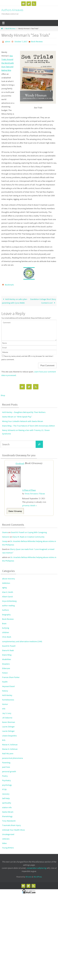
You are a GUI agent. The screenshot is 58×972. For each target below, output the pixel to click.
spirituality (6, 801)
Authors (5, 608)
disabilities (6, 657)
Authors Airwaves (12, 10)
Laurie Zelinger (8, 724)
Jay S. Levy (6, 711)
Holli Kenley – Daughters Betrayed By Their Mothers (23, 411)
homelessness (8, 697)
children (5, 630)
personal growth (9, 769)
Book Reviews (10, 29)
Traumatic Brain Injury (11, 823)
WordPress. (38, 875)
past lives (6, 765)
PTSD (4, 787)
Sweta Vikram (7, 810)
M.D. (4, 738)
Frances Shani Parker (11, 675)
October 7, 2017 (20, 41)
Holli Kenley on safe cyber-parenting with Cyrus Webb (14, 300)
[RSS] (34, 3)
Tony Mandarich (9, 819)
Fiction (5, 671)
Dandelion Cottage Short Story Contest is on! (43, 300)
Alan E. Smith (7, 590)
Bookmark (9, 284)
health (5, 680)
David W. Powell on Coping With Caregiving (29, 530)
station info (7, 805)
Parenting (6, 760)
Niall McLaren (7, 751)
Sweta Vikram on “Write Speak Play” (17, 415)
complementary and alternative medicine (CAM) (22, 639)
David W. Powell (8, 644)
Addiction (6, 581)
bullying (5, 626)
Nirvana (28, 875)
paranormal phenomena (12, 756)
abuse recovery (8, 576)
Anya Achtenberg (9, 599)
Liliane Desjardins (9, 733)
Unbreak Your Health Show (13, 828)
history (5, 689)
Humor (5, 702)
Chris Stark (6, 635)
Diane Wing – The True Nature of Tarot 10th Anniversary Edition (28, 424)
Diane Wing (6, 653)
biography (6, 612)
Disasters (6, 662)
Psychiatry (6, 778)
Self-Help (6, 796)
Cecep (4, 539)
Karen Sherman (8, 720)
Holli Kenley (7, 693)
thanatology (7, 814)
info (3, 706)
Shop (3, 394)
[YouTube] (23, 3)
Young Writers (8, 845)
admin (7, 41)
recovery (5, 792)
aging (4, 585)
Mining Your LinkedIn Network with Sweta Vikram (22, 420)
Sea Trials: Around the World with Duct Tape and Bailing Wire (7, 62)
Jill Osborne (7, 715)
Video (4, 841)
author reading (8, 603)
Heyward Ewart (8, 684)
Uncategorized (8, 832)
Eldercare (6, 666)
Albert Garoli (7, 594)
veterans (5, 837)
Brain (4, 621)
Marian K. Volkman (10, 742)
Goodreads (20, 462)
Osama (5, 530)
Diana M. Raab (8, 648)
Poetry (5, 774)
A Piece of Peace (29, 488)
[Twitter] (28, 3)
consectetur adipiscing (36, 866)
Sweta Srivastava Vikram (35, 491)
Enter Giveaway (15, 509)
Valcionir (5, 535)
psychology (7, 783)
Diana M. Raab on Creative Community (28, 535)
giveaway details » (29, 503)
